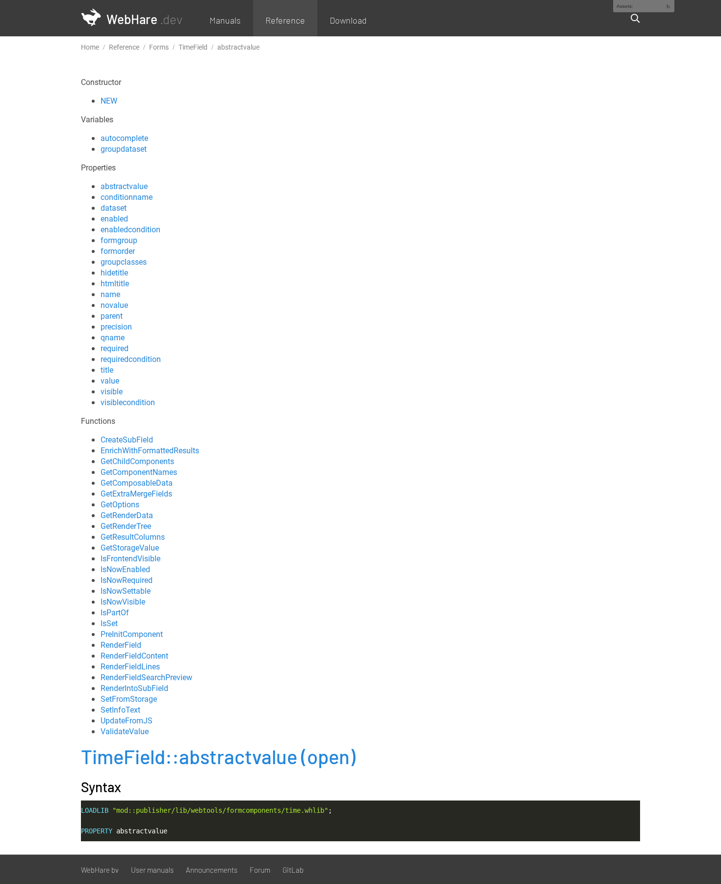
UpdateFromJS (127, 720)
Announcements (211, 869)
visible (112, 391)
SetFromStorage (129, 698)
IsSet (109, 623)
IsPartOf (115, 612)
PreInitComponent (132, 634)
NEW (109, 100)
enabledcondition (130, 229)
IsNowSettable (126, 590)
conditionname (127, 197)
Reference (285, 20)
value (110, 380)
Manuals (225, 20)
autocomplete (124, 138)
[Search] (631, 18)
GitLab (293, 869)
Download (348, 20)
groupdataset (124, 148)
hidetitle (114, 272)
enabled (114, 218)
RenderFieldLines (130, 666)
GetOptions (120, 504)
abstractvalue (124, 186)
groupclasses (124, 261)
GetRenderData (127, 515)
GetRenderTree (126, 526)
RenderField (121, 644)
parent (112, 315)
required (115, 348)
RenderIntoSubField (134, 688)
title (107, 369)
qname (113, 337)
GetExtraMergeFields (136, 493)
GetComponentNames (139, 472)
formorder (118, 251)
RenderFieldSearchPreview (146, 677)
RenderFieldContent (134, 655)
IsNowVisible (123, 601)
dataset (114, 207)
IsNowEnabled (125, 569)
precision (116, 326)
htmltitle (115, 283)
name (110, 294)
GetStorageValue (130, 547)
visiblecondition (128, 402)
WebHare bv (100, 869)
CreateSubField (127, 439)
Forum (260, 869)
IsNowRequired (127, 580)
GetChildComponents (137, 461)
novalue (114, 305)
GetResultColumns (133, 536)
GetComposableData (137, 482)
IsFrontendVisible (130, 558)
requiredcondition (131, 359)
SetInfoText (120, 709)
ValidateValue (125, 731)
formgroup (119, 240)
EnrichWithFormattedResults (150, 450)
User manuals (152, 869)
